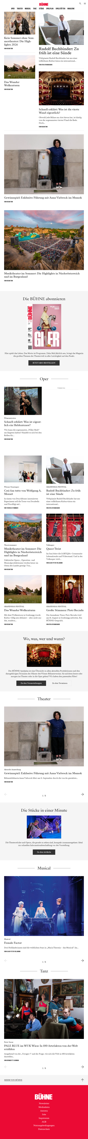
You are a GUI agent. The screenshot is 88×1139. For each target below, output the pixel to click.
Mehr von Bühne (13, 1080)
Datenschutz (44, 1129)
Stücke (41, 8)
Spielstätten (60, 8)
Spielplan (50, 8)
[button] (80, 4)
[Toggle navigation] (84, 3)
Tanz (35, 8)
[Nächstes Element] (82, 794)
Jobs (44, 1114)
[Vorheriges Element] (5, 794)
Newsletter (44, 1103)
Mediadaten (44, 1107)
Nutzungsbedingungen (44, 1125)
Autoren (44, 1111)
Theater (20, 8)
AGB (44, 1122)
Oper (13, 8)
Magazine (70, 8)
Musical (28, 8)
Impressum (44, 1118)
